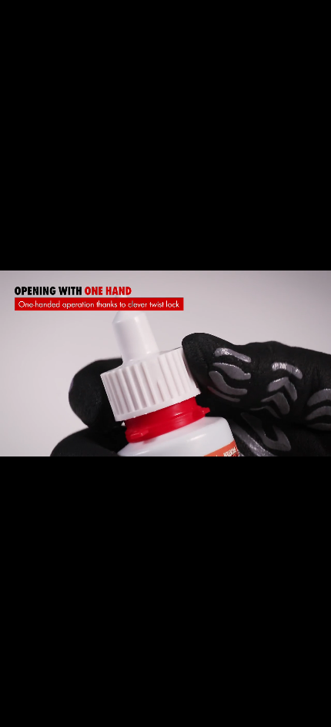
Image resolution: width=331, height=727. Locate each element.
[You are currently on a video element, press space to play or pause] (165, 363)
